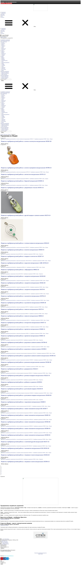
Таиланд (3, 54)
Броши (2, 44)
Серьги (2, 46)
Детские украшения (4, 75)
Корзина (2, 17)
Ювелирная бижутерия (5, 40)
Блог (2, 16)
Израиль (3, 51)
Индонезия (3, 53)
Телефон (2, 562)
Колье (2, 47)
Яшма (2, 70)
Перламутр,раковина (5, 62)
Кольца (2, 42)
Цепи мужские (4, 74)
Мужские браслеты (5, 73)
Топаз (2, 66)
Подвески (3, 45)
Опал (2, 61)
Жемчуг (2, 57)
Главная (1, 134)
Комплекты (3, 48)
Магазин (5, 134)
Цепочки (3, 49)
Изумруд (3, 59)
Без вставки (3, 69)
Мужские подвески (5, 72)
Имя (1, 561)
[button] (40, 23)
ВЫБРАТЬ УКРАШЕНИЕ (6, 3)
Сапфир (2, 64)
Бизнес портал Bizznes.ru (8, 555)
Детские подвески (4, 77)
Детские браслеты (4, 76)
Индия (2, 52)
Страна (2, 50)
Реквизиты (3, 13)
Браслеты (3, 43)
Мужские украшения (5, 71)
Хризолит (3, 68)
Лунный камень (4, 60)
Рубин (2, 63)
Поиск (2, 80)
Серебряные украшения (5, 39)
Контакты (3, 15)
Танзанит (3, 65)
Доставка (2, 14)
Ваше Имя (2, 545)
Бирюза (2, 58)
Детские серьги (4, 78)
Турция (2, 55)
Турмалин (3, 67)
